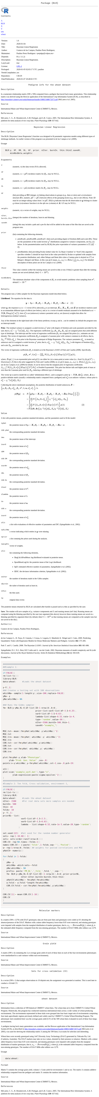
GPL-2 (19, 66)
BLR (3, 23)
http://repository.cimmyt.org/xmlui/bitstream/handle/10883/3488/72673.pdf (29, 99)
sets (2, 32)
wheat (3, 34)
